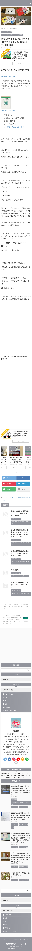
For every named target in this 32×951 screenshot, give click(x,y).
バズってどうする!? (8, 497)
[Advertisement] (16, 379)
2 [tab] (15, 472)
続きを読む (16, 467)
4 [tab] (18, 472)
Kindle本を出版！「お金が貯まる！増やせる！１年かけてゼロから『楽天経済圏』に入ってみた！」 (16, 461)
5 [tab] (20, 472)
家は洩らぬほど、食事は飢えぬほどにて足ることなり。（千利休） (20, 513)
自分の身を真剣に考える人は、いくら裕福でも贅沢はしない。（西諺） (20, 553)
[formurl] (16, 762)
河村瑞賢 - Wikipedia (8, 76)
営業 (5, 704)
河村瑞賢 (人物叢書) (8, 110)
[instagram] (14, 759)
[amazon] (22, 759)
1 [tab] (13, 472)
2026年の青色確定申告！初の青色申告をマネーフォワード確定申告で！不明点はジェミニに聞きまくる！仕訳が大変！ (20, 790)
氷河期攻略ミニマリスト (16, 944)
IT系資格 (7, 707)
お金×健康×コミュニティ (16, 946)
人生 (5, 697)
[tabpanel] (16, 458)
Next (29, 457)
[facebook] (9, 759)
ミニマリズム (8, 694)
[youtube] (18, 759)
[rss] (27, 759)
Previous (2, 457)
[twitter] (5, 759)
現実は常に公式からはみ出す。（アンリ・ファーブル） (20, 585)
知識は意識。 (15, 570)
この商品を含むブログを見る (14, 127)
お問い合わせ (26, 940)
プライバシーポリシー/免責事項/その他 (12, 940)
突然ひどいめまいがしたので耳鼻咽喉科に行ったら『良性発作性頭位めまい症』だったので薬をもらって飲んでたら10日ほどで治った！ (20, 857)
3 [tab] (16, 472)
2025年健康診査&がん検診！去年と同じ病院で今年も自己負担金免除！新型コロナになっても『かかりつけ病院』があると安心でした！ (20, 838)
